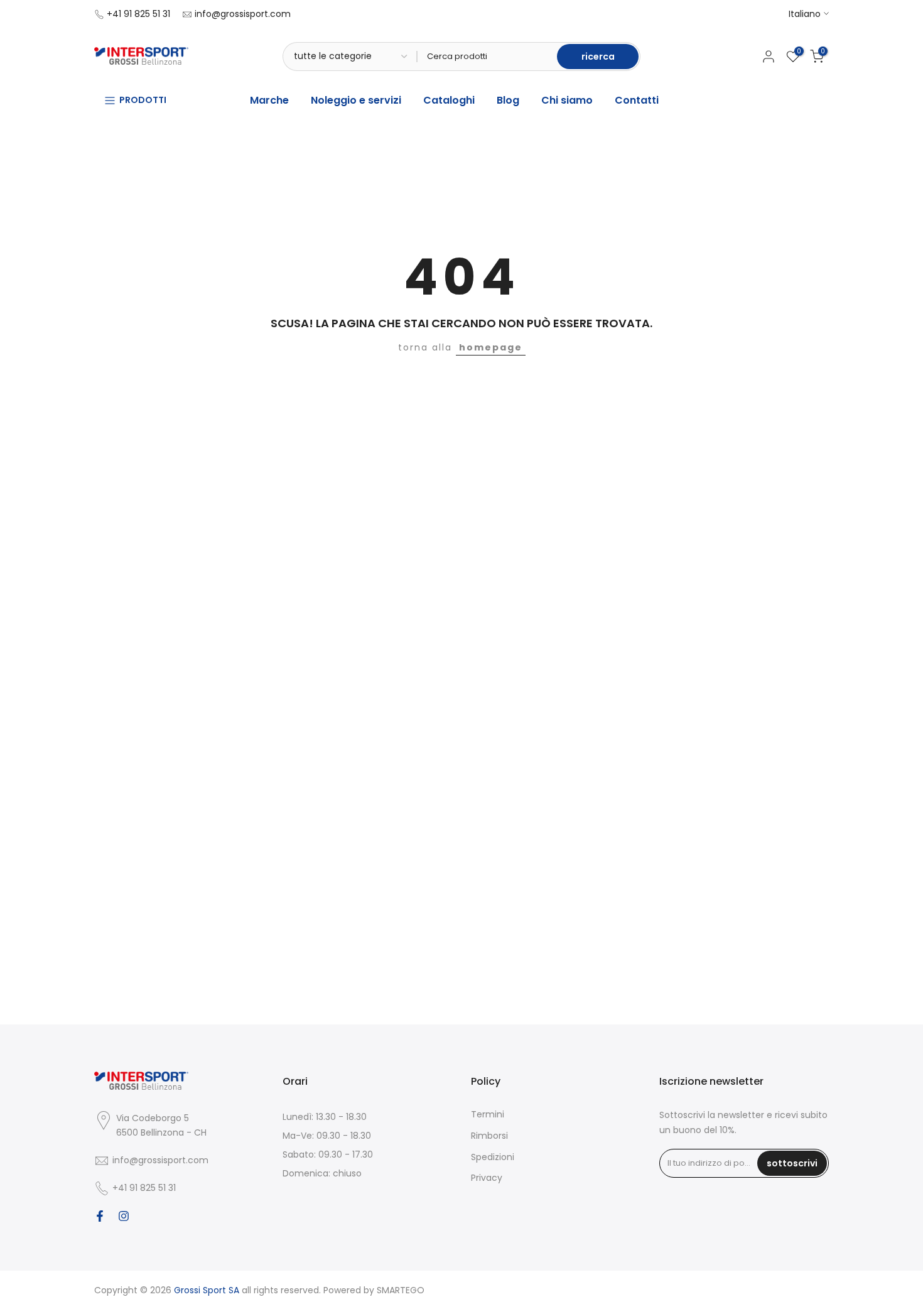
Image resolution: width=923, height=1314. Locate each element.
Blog (508, 100)
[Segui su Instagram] (123, 1216)
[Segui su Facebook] (99, 1216)
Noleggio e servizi (356, 100)
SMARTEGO (400, 1290)
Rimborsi (489, 1135)
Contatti (637, 100)
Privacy (486, 1177)
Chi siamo (567, 100)
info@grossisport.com (243, 14)
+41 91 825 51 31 (138, 14)
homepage (490, 347)
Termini (487, 1114)
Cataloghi (449, 100)
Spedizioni (492, 1157)
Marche (269, 100)
